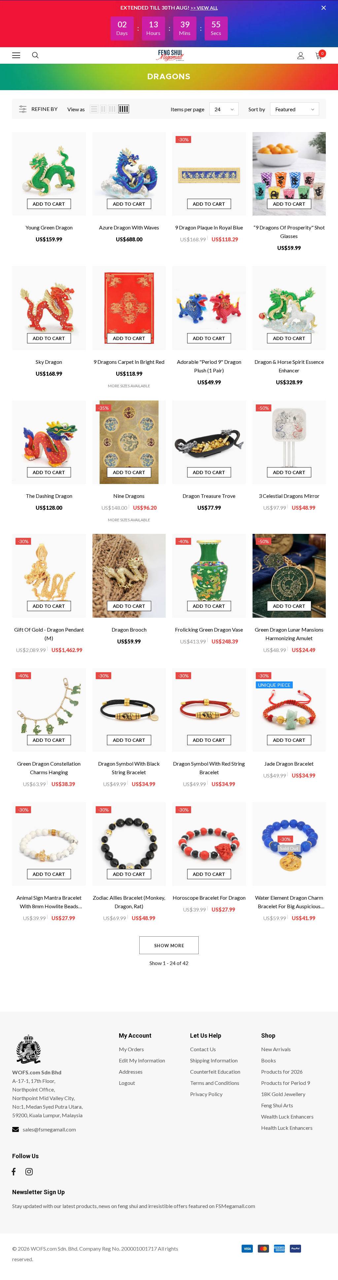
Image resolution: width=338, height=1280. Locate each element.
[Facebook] (13, 1172)
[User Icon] (300, 55)
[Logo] (170, 55)
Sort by (257, 109)
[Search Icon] (42, 55)
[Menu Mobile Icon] (16, 55)
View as (76, 109)
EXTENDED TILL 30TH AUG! (155, 7)
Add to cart (49, 204)
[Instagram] (29, 1172)
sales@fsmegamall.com (49, 1129)
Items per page (187, 109)
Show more (169, 945)
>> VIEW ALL (204, 8)
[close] (323, 7)
